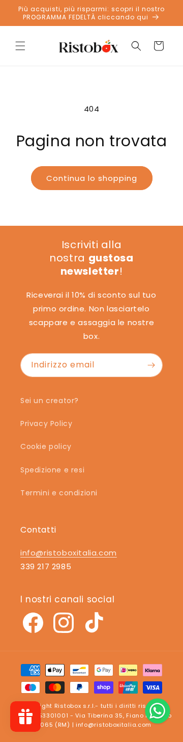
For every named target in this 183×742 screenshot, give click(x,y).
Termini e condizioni (59, 493)
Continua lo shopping (91, 178)
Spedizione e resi (52, 470)
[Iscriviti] (151, 365)
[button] (20, 46)
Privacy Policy (46, 423)
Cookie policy (46, 446)
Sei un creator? (49, 400)
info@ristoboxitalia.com (68, 552)
